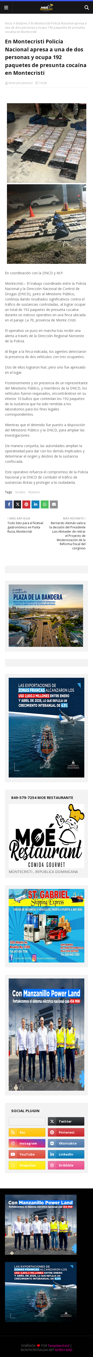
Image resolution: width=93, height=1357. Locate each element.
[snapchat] (27, 1165)
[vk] (66, 1143)
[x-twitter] (66, 1121)
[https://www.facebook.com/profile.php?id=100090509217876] (27, 1121)
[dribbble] (66, 1165)
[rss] (27, 1132)
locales (20, 492)
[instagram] (27, 1143)
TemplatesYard (58, 1346)
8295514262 (63, 1350)
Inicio (8, 23)
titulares (21, 23)
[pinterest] (66, 1132)
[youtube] (27, 1154)
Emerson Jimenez (21, 83)
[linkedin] (66, 1154)
